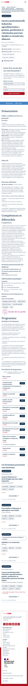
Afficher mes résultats (14, 93)
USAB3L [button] (5, 424)
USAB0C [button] (5, 378)
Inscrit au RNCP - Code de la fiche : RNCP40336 (13, 196)
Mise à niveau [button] (7, 376)
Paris (11, 307)
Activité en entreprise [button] (9, 454)
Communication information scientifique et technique (13, 538)
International (6, 652)
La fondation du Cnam (8, 632)
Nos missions (6, 630)
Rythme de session (8, 81)
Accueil (3, 7)
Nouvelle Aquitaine (17, 304)
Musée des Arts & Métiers (9, 649)
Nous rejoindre (6, 642)
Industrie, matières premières (8, 8)
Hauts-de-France (6, 304)
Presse (4, 641)
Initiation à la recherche (10, 542)
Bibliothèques (6, 650)
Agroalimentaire (19, 8)
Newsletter (5, 681)
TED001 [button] (5, 442)
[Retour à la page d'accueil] (5, 2)
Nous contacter (6, 644)
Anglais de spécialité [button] (9, 394)
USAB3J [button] (5, 411)
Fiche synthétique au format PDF (9, 275)
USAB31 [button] (5, 395)
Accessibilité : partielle (8, 678)
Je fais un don (6, 635)
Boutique (5, 647)
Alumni (4, 633)
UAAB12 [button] (5, 456)
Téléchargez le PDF (8, 60)
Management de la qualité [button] (10, 423)
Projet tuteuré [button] (7, 448)
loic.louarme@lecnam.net (13, 287)
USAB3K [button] (5, 419)
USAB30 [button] (5, 390)
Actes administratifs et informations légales (13, 675)
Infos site (5, 670)
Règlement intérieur (7, 673)
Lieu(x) (5, 87)
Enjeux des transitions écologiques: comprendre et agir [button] (10, 438)
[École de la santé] (14, 311)
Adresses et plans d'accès (9, 645)
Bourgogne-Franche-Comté (9, 301)
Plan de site (5, 655)
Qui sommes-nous (7, 627)
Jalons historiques (7, 629)
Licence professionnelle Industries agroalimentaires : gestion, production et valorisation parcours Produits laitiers (13, 576)
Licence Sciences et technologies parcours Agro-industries (12, 479)
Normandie (5, 307)
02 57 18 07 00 (9, 285)
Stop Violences (6, 653)
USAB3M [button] (5, 432)
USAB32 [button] (5, 403)
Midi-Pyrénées (21, 301)
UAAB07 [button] (5, 450)
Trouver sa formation (11, 7)
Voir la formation (13, 495)
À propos (5, 639)
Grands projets (6, 637)
